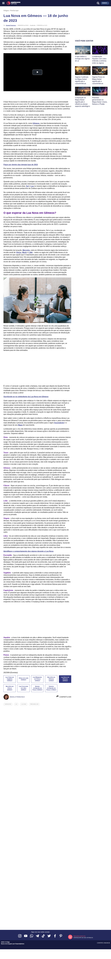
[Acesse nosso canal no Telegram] (37, 936)
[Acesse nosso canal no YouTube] (26, 936)
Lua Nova (23, 704)
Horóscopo (14, 10)
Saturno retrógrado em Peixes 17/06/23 (51, 688)
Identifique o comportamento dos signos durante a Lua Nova (28, 551)
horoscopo (8, 704)
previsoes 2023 (34, 704)
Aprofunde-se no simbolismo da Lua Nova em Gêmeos (25, 397)
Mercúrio (26, 250)
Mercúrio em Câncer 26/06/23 (10, 688)
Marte (24, 252)
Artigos (6, 10)
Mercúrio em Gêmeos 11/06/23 (51, 678)
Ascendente (59, 423)
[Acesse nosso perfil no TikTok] (43, 936)
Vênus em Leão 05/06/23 (23, 679)
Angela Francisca (11, 25)
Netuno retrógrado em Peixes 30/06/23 (37, 688)
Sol (27, 186)
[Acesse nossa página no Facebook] (55, 936)
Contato (100, 943)
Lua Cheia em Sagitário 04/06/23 (9, 678)
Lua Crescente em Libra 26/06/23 (23, 688)
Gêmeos (36, 123)
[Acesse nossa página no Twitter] (49, 936)
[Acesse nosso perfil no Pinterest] (61, 936)
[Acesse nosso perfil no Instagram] (20, 936)
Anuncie (107, 943)
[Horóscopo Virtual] (29, 3)
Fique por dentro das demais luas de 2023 (20, 165)
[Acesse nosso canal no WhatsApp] (31, 936)
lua (16, 704)
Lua (32, 186)
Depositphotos (19, 944)
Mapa (20, 425)
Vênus (18, 252)
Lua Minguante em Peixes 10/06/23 (37, 678)
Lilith (31, 252)
